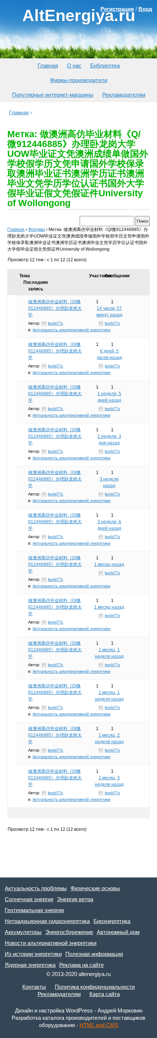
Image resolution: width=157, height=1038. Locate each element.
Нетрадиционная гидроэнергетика (47, 921)
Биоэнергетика (111, 921)
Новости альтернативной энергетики (50, 943)
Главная (48, 65)
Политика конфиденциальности (95, 987)
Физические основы (95, 888)
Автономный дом (118, 932)
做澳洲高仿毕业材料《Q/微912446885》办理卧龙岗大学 (55, 308)
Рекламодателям (123, 95)
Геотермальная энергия (34, 910)
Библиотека (105, 65)
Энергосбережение (69, 932)
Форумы (36, 229)
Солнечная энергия (29, 899)
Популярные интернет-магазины (52, 95)
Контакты (34, 987)
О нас (74, 65)
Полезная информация (94, 954)
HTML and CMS (99, 1025)
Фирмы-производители (78, 80)
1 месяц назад (109, 564)
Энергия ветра (75, 899)
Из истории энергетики (33, 954)
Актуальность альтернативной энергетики (71, 330)
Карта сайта (104, 994)
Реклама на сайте (81, 965)
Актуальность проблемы (36, 888)
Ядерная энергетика (30, 965)
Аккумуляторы (23, 932)
